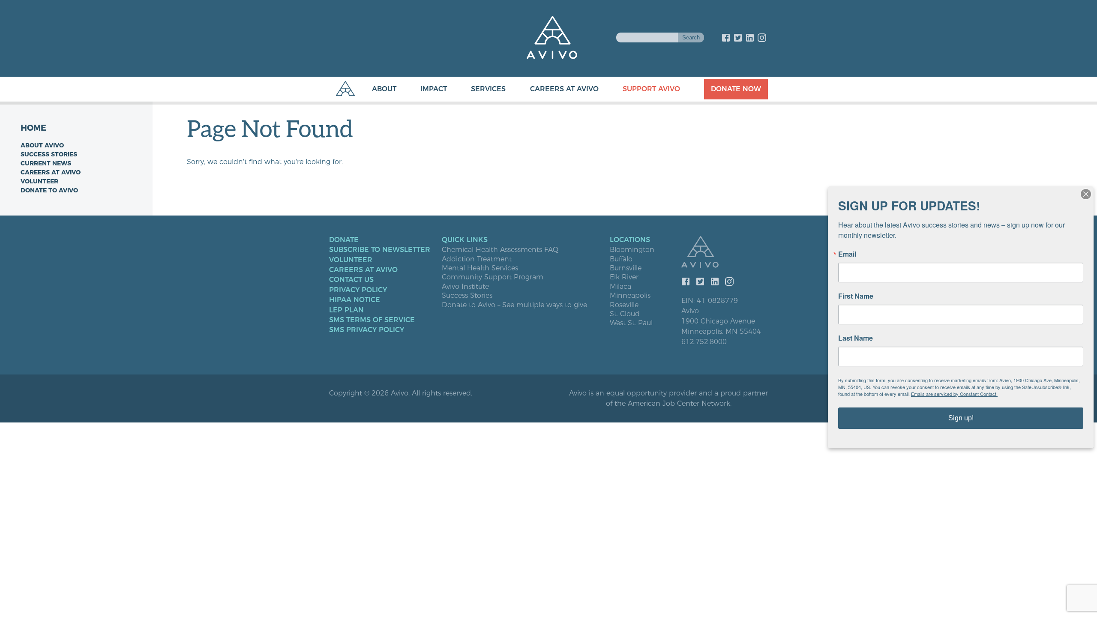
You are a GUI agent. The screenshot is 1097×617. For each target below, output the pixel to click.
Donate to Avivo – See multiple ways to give (514, 305)
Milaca (620, 287)
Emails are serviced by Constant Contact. (954, 393)
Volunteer (39, 181)
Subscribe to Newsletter (379, 250)
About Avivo (42, 145)
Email (847, 254)
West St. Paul (631, 323)
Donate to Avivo (49, 190)
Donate (344, 240)
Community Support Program (492, 277)
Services (488, 89)
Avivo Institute (465, 287)
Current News (46, 163)
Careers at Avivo (564, 89)
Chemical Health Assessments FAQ (500, 250)
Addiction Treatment (477, 259)
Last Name (855, 338)
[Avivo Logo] (724, 253)
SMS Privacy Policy (366, 330)
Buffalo (621, 259)
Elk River (624, 277)
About (384, 89)
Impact (433, 89)
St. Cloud (625, 314)
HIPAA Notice (354, 300)
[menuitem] (375, 89)
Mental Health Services (480, 268)
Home (33, 128)
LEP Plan (346, 310)
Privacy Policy (358, 290)
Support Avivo (651, 89)
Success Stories (49, 154)
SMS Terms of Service (372, 320)
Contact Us (351, 280)
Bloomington (632, 250)
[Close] (1086, 194)
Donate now (736, 89)
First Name (855, 296)
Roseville (624, 305)
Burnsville (625, 268)
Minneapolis (630, 296)
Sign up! (961, 418)
